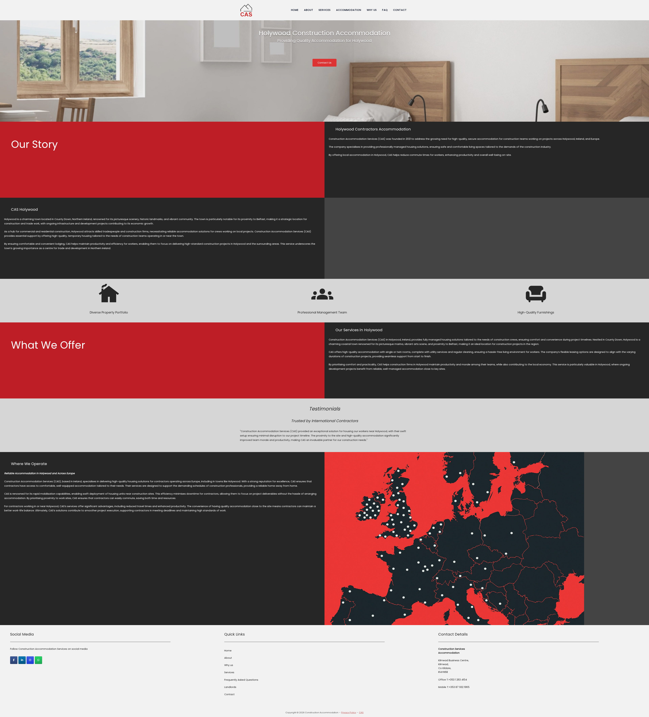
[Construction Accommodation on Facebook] (13, 660)
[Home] (246, 10)
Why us (372, 10)
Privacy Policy (348, 712)
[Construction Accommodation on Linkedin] (22, 660)
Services (325, 10)
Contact (400, 10)
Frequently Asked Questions (241, 680)
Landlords (230, 687)
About (308, 10)
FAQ (385, 10)
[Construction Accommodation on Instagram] (30, 660)
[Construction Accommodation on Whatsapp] (38, 660)
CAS (361, 712)
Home (295, 10)
